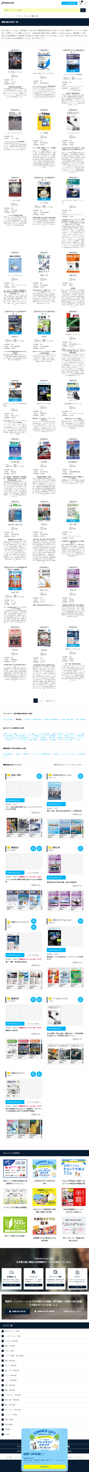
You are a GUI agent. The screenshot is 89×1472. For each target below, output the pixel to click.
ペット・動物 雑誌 (78, 736)
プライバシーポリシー (20, 1457)
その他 (77, 739)
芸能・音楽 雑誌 (20, 736)
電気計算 (56, 847)
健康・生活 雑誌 (57, 734)
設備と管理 (16, 775)
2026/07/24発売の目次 (14, 1024)
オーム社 (13, 82)
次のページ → (50, 700)
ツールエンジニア (60, 998)
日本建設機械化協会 (75, 472)
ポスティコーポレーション (18, 285)
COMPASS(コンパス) (61, 775)
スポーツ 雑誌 (69, 734)
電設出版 (13, 472)
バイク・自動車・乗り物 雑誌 (14, 1356)
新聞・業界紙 (33, 739)
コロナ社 (42, 600)
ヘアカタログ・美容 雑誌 (38, 738)
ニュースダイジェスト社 (76, 413)
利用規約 (9, 1457)
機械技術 (15, 998)
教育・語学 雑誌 (70, 738)
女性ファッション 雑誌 (10, 734)
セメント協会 (15, 138)
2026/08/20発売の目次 (14, 955)
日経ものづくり (18, 1073)
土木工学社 (14, 210)
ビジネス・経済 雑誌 (44, 734)
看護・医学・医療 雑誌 (55, 738)
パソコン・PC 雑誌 (20, 739)
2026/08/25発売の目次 (55, 804)
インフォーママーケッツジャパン (71, 536)
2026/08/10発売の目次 (14, 800)
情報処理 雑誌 (37, 719)
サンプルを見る (34, 872)
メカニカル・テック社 (68, 754)
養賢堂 (71, 285)
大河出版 (71, 143)
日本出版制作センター (75, 344)
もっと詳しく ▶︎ (11, 1285)
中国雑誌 (53, 739)
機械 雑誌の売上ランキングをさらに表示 (68, 765)
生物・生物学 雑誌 (67, 719)
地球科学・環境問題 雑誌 (51, 719)
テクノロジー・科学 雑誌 (14, 16)
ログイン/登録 (69, 3)
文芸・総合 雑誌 (11, 738)
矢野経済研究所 (44, 83)
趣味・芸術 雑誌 (23, 738)
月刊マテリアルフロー (62, 920)
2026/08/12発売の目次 (55, 877)
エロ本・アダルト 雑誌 (65, 739)
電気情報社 (14, 659)
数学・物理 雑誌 (81, 719)
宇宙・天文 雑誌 (8, 719)
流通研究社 (43, 413)
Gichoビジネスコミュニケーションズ (72, 86)
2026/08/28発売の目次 (55, 1029)
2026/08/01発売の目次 (55, 950)
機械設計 (15, 847)
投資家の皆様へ (68, 1457)
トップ (4, 16)
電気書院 (71, 600)
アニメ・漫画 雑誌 (64, 736)
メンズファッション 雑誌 (27, 734)
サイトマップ (78, 1457)
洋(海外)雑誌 (43, 739)
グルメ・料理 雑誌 (33, 736)
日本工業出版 (44, 143)
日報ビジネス (15, 416)
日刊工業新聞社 (44, 212)
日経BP (71, 659)
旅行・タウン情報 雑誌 (49, 736)
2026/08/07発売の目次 (14, 873)
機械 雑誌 (26, 16)
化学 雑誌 (27, 719)
